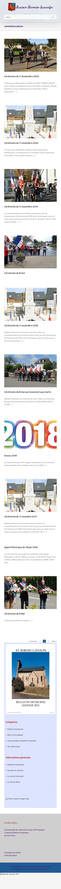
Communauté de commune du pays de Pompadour (24, 830)
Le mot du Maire (13, 782)
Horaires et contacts (15, 770)
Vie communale (13, 746)
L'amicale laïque (10, 855)
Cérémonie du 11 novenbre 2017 (20, 516)
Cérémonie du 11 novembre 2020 (21, 143)
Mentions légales (31, 869)
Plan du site (44, 869)
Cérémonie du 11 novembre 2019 (21, 206)
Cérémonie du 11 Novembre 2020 (21, 76)
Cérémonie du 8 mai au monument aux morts (27, 392)
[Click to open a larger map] (17, 799)
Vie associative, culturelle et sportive (21, 741)
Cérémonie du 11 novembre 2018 (21, 325)
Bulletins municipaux (15, 764)
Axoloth (30, 866)
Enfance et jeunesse (15, 729)
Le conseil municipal (15, 776)
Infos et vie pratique (15, 735)
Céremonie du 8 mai (14, 273)
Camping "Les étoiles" (12, 852)
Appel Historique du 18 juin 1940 (21, 547)
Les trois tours (9, 835)
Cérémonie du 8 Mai (14, 613)
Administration (18, 869)
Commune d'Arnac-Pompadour (16, 832)
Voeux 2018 (10, 455)
